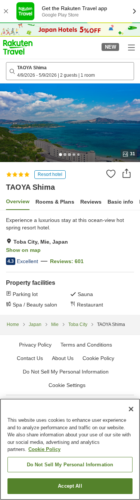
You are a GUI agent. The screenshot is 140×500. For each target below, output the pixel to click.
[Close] (131, 409)
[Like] (111, 173)
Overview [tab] (17, 201)
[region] (70, 449)
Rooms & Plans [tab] (54, 202)
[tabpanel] (70, 262)
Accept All (70, 486)
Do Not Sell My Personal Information (70, 464)
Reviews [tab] (91, 202)
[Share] (126, 173)
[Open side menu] (131, 47)
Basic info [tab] (120, 202)
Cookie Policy (44, 449)
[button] (17, 47)
